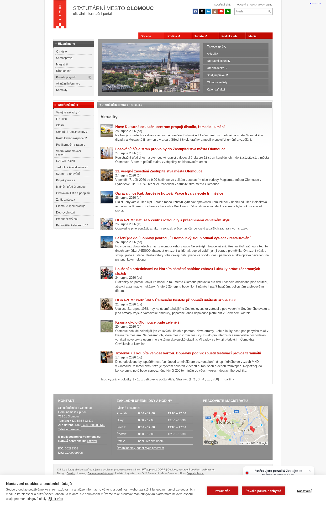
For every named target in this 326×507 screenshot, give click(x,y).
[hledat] (269, 11)
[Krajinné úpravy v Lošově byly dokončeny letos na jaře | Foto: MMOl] (106, 331)
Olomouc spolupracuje (70, 206)
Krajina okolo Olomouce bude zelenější (147, 322)
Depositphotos (195, 473)
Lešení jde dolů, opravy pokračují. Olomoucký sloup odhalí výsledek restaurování (182, 238)
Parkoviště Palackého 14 (72, 225)
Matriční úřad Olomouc (70, 186)
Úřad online (63, 71)
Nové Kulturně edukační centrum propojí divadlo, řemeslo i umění (170, 127)
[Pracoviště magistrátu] (235, 426)
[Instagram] (215, 11)
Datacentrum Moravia (100, 473)
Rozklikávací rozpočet (70, 138)
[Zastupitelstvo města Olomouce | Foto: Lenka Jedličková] (106, 180)
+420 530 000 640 (93, 425)
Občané (146, 36)
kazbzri (92, 441)
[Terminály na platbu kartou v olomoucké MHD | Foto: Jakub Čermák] (106, 362)
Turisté (200, 36)
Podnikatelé (229, 36)
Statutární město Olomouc (75, 408)
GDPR (60, 125)
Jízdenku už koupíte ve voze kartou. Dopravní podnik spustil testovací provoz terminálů (188, 353)
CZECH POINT (65, 161)
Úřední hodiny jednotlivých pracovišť (140, 448)
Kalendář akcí (216, 89)
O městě (61, 51)
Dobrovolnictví (65, 212)
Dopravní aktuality (218, 61)
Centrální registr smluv (71, 131)
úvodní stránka (247, 5)
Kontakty (61, 90)
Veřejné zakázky (67, 112)
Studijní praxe (216, 75)
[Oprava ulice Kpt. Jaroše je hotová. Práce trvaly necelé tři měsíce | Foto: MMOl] (106, 202)
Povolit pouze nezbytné (263, 491)
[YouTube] (221, 11)
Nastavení (304, 491)
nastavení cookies (189, 469)
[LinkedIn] (208, 11)
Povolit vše (222, 491)
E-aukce (61, 119)
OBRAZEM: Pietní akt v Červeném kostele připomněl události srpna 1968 (175, 300)
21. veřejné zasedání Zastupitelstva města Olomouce (158, 171)
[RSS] (228, 11)
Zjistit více (55, 499)
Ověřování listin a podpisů (73, 193)
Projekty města (65, 180)
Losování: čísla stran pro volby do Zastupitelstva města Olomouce (170, 149)
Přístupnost (149, 469)
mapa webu (266, 5)
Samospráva (64, 58)
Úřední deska (216, 68)
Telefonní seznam (69, 429)
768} (216, 379)
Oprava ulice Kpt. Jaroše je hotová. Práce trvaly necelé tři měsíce (169, 193)
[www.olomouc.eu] (60, 15)
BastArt (71, 473)
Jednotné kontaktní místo (72, 167)
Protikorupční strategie (70, 144)
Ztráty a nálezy (65, 199)
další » (229, 379)
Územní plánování (68, 174)
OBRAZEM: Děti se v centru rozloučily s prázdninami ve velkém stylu (172, 220)
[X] (202, 11)
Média (252, 36)
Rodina (173, 36)
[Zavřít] (310, 471)
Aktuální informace (68, 83)
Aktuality (212, 53)
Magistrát (62, 64)
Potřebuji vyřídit (66, 77)
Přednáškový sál (67, 219)
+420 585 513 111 (81, 420)
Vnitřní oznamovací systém (68, 152)
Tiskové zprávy (216, 46)
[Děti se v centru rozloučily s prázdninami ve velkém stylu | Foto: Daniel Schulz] (106, 229)
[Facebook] (195, 11)
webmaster (208, 469)
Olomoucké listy (217, 82)
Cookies (172, 469)
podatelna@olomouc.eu (84, 436)
